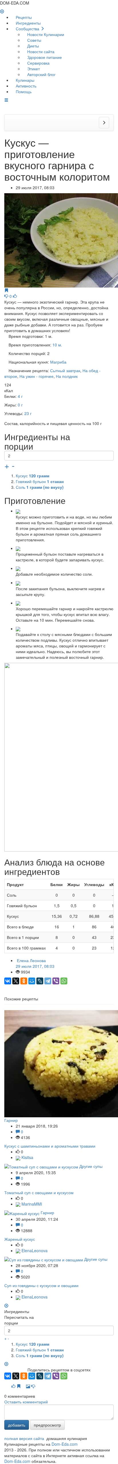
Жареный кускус (19, 1239)
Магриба (58, 362)
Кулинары (24, 80)
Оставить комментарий (26, 1402)
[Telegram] (47, 981)
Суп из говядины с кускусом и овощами (41, 1285)
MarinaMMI (31, 1204)
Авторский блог (41, 74)
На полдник (67, 376)
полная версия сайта (24, 1438)
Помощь (23, 91)
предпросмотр (47, 1425)
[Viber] (55, 981)
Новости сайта (40, 51)
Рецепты (23, 17)
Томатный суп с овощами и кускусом (39, 1192)
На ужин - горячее (36, 376)
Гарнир (11, 1120)
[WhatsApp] (63, 981)
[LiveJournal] (39, 981)
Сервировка (38, 63)
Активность (25, 86)
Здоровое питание (44, 57)
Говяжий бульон (40, 481)
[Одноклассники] (23, 981)
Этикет (33, 68)
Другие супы (91, 1166)
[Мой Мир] (31, 981)
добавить (16, 1425)
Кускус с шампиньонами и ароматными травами (49, 1146)
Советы (33, 40)
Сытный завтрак (65, 370)
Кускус (32, 475)
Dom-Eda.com (65, 1444)
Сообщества (27, 28)
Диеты (32, 46)
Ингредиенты (28, 23)
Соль (40, 487)
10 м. (57, 345)
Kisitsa (26, 1157)
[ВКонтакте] (7, 981)
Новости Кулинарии (45, 34)
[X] (15, 981)
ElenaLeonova (34, 1250)
